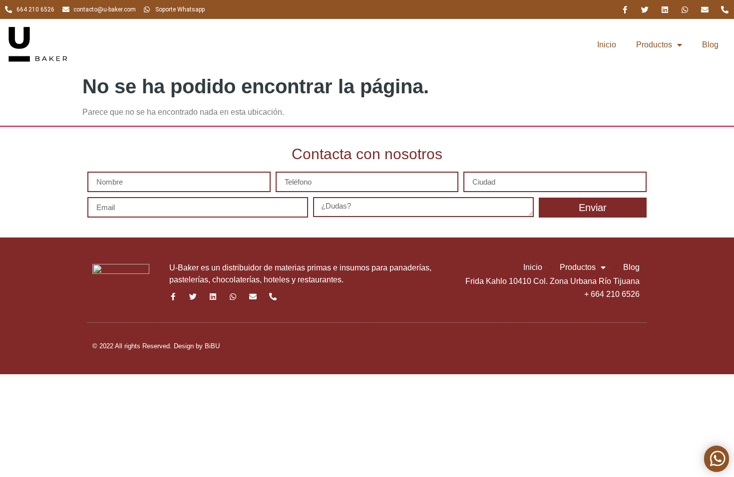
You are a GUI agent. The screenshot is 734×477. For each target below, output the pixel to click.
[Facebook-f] (625, 9)
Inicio (606, 44)
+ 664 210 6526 (612, 294)
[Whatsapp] (685, 9)
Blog (710, 44)
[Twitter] (645, 9)
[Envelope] (705, 9)
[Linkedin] (665, 9)
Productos (654, 44)
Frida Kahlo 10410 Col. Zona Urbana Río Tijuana (552, 281)
